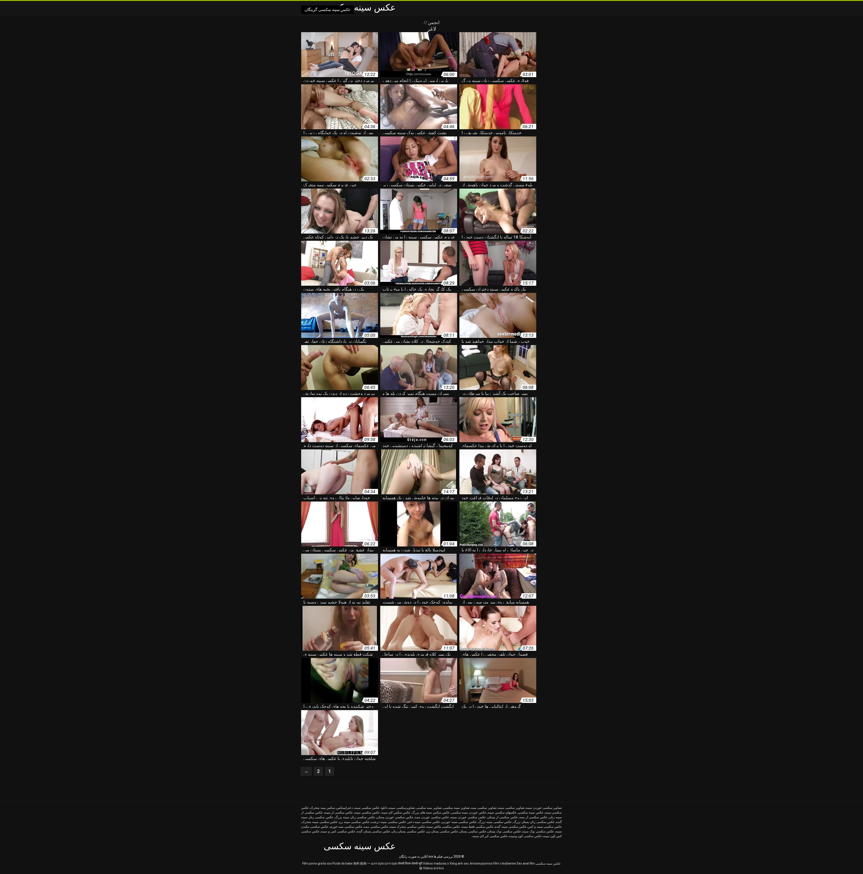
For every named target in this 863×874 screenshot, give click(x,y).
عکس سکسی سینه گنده (511, 826)
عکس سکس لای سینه (396, 812)
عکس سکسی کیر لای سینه (490, 836)
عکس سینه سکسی (548, 863)
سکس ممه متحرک (322, 807)
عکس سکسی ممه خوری (346, 826)
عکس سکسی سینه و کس (545, 826)
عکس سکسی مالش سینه (443, 826)
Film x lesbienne (504, 863)
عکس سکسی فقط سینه (478, 826)
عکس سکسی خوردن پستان (395, 817)
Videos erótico (433, 868)
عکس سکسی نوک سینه (538, 831)
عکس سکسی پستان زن (442, 831)
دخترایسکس (344, 807)
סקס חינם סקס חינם (384, 863)
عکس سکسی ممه (376, 826)
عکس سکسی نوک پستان (504, 831)
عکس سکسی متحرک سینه (407, 826)
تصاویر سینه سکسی (456, 807)
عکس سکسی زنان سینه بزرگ (355, 817)
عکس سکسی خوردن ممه (432, 817)
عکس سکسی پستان (472, 831)
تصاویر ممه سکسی (429, 807)
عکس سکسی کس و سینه (338, 831)
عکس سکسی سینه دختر (424, 822)
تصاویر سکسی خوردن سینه (544, 807)
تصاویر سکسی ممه (484, 807)
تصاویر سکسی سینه (511, 807)
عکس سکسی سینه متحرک (320, 822)
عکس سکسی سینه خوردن (459, 822)
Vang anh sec (459, 863)
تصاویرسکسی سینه (402, 807)
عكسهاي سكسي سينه (502, 812)
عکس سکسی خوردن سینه (468, 817)
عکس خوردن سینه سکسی (468, 812)
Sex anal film (526, 863)
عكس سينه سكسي (530, 812)
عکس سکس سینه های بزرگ (431, 812)
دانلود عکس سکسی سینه (371, 807)
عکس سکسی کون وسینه (525, 836)
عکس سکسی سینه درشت (388, 822)
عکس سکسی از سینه (338, 812)
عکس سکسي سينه (367, 812)
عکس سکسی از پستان (502, 817)
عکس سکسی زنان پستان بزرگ (534, 822)
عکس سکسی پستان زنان (408, 831)
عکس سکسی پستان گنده (373, 831)
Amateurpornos (481, 863)
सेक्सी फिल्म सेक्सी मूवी (410, 863)
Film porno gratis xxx (317, 863)
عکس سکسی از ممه (533, 817)
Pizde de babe (342, 863)
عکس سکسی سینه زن (354, 822)
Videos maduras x (436, 863)
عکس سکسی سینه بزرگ (495, 822)
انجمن (433, 22)
